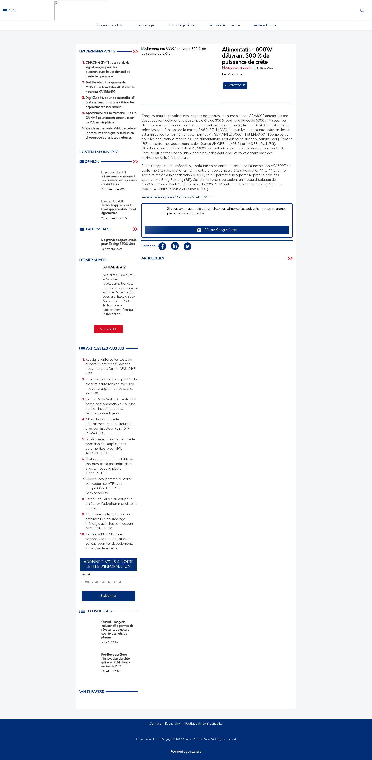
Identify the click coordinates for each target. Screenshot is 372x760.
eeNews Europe (265, 25)
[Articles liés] (290, 258)
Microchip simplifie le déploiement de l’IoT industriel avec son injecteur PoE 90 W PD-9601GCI (110, 426)
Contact (155, 723)
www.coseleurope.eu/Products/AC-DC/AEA (176, 197)
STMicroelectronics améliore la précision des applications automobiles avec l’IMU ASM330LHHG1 (110, 446)
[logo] (82, 10)
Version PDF (108, 329)
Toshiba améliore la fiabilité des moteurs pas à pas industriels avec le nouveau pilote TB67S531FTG (110, 466)
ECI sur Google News (219, 230)
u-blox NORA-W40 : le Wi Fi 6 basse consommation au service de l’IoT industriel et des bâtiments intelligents (111, 406)
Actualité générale (181, 25)
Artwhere (194, 751)
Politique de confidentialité (204, 723)
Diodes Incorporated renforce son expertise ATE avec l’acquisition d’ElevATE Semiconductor (109, 486)
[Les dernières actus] (135, 51)
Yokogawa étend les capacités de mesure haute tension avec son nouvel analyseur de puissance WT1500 (111, 386)
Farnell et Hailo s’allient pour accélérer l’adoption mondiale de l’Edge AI (112, 504)
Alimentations (235, 85)
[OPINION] (135, 162)
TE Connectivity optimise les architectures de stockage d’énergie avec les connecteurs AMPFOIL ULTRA (110, 521)
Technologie (145, 25)
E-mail (86, 574)
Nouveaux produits (109, 25)
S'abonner (108, 596)
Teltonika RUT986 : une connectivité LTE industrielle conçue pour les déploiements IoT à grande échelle (109, 541)
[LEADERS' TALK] (135, 229)
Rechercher (173, 723)
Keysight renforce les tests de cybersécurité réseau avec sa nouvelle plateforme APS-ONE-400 (112, 366)
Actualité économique (224, 25)
